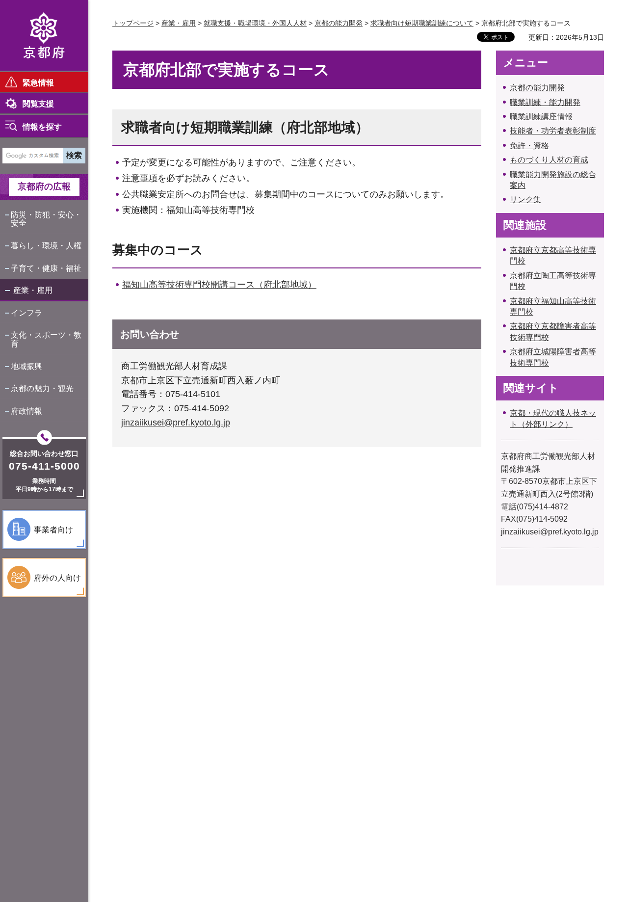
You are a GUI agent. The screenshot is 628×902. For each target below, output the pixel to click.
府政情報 (26, 411)
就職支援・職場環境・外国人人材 (255, 23)
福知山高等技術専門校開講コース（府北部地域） (219, 285)
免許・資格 (529, 145)
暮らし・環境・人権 (46, 245)
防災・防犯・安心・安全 (46, 219)
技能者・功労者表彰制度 (553, 131)
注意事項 (139, 178)
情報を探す (42, 127)
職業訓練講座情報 (541, 116)
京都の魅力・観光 (42, 388)
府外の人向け (57, 578)
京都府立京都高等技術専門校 (553, 255)
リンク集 (525, 199)
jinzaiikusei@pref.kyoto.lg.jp (175, 422)
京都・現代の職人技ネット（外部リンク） (553, 418)
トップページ (133, 23)
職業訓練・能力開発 (545, 102)
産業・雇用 (32, 290)
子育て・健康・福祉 (46, 268)
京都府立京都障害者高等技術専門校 (553, 331)
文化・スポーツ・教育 (46, 339)
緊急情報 (38, 83)
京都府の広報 (44, 186)
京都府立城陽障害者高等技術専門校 (553, 357)
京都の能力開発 (338, 23)
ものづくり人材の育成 (549, 160)
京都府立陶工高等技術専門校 (553, 281)
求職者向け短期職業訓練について (421, 23)
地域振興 (26, 366)
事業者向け (53, 530)
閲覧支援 (38, 104)
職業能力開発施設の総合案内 (553, 179)
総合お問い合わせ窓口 (44, 453)
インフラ (26, 313)
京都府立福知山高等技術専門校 (553, 306)
